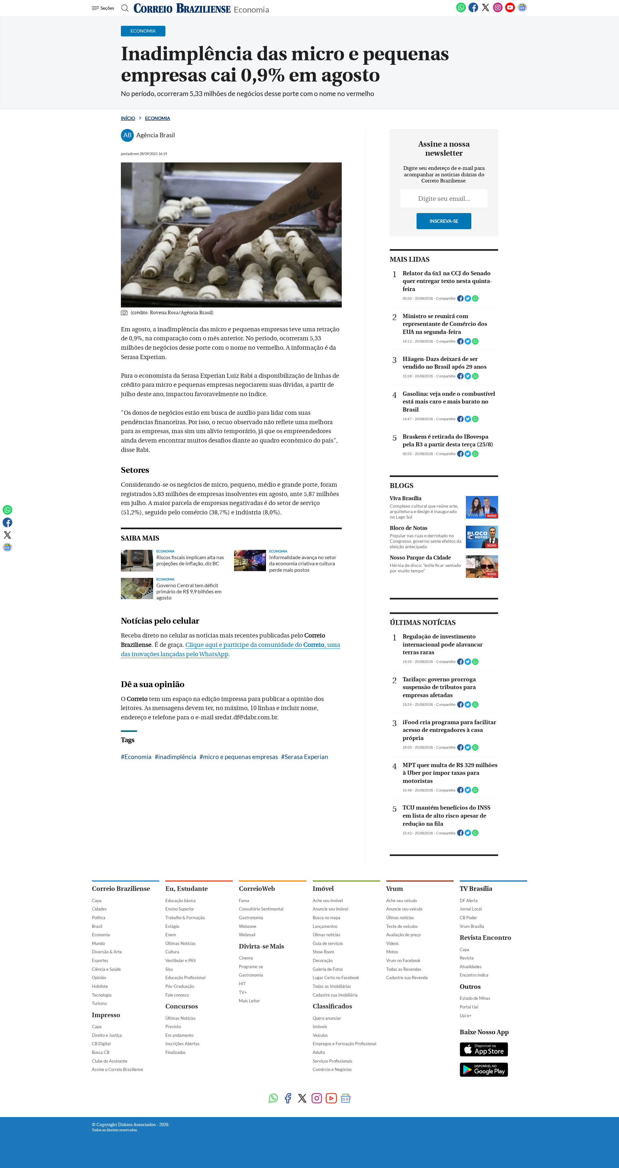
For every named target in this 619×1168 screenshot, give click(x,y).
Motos (392, 951)
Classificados (332, 1006)
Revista (467, 957)
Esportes (100, 960)
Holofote (100, 986)
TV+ (243, 992)
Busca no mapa (326, 917)
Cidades (99, 908)
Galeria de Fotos (328, 969)
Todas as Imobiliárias (332, 986)
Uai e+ (466, 1015)
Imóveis (320, 1026)
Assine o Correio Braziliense (117, 1069)
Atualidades (471, 966)
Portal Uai (469, 1006)
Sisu (169, 969)
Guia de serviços (328, 943)
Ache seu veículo (401, 900)
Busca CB (100, 1052)
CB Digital (101, 1043)
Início (128, 118)
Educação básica (180, 900)
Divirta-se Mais (261, 946)
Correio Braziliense (121, 888)
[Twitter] (485, 11)
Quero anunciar (327, 1018)
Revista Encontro (485, 937)
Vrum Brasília (472, 926)
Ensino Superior (179, 908)
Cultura (172, 951)
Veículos (320, 1035)
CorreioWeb (257, 888)
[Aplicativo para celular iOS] (484, 1050)
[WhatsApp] (461, 11)
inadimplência (177, 756)
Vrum (394, 888)
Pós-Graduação (179, 986)
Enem (170, 934)
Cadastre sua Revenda (407, 977)
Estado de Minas (475, 998)
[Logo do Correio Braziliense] (182, 8)
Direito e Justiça (107, 1035)
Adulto (319, 1052)
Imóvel (323, 888)
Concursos (181, 1006)
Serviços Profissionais (332, 1061)
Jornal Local (471, 908)
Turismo (99, 1003)
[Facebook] (473, 11)
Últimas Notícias (180, 943)
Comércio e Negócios (332, 1069)
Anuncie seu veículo (404, 908)
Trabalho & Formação (185, 917)
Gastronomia (251, 917)
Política (98, 917)
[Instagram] (498, 11)
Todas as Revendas (403, 969)
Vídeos (392, 943)
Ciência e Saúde (106, 969)
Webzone (247, 926)
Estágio (172, 926)
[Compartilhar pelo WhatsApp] (475, 300)
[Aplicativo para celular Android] (484, 1070)
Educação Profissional (185, 977)
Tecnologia (102, 995)
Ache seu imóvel (328, 900)
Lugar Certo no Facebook (336, 977)
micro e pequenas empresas (240, 756)
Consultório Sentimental (261, 908)
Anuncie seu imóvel (330, 908)
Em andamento (179, 1035)
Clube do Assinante (109, 1061)
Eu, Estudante (186, 888)
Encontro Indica (474, 975)
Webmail (247, 934)
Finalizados (175, 1052)
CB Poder (468, 917)
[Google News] (522, 11)
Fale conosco (177, 995)
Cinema (246, 957)
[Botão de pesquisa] (123, 8)
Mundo (98, 943)
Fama (244, 900)
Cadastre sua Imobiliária (335, 995)
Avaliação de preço (403, 934)
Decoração (323, 960)
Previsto (173, 1026)
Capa (97, 900)
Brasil (97, 926)
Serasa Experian (306, 756)
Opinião (99, 977)
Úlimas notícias (326, 934)
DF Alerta (469, 900)
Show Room (323, 951)
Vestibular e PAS (180, 960)
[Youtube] (510, 11)
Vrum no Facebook (403, 960)
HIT (242, 983)
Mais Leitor (249, 1000)
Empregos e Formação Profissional (344, 1043)
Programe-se (251, 966)
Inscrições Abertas (182, 1043)
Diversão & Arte (107, 951)
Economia (251, 9)
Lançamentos (325, 926)
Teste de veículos (402, 926)
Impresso (106, 1015)
